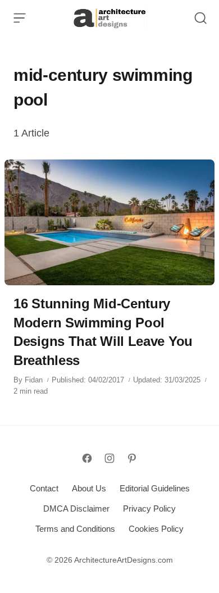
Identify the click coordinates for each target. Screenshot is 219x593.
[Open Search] (200, 18)
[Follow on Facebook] (87, 458)
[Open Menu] (19, 18)
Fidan (34, 380)
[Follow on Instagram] (109, 458)
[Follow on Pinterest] (132, 458)
